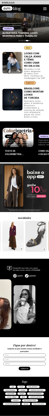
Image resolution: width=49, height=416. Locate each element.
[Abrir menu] (41, 8)
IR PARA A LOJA (8, 3)
